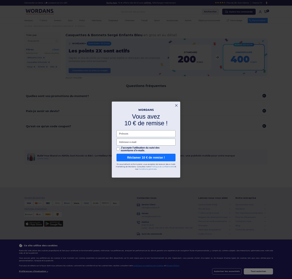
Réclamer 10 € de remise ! (146, 157)
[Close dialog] (176, 105)
